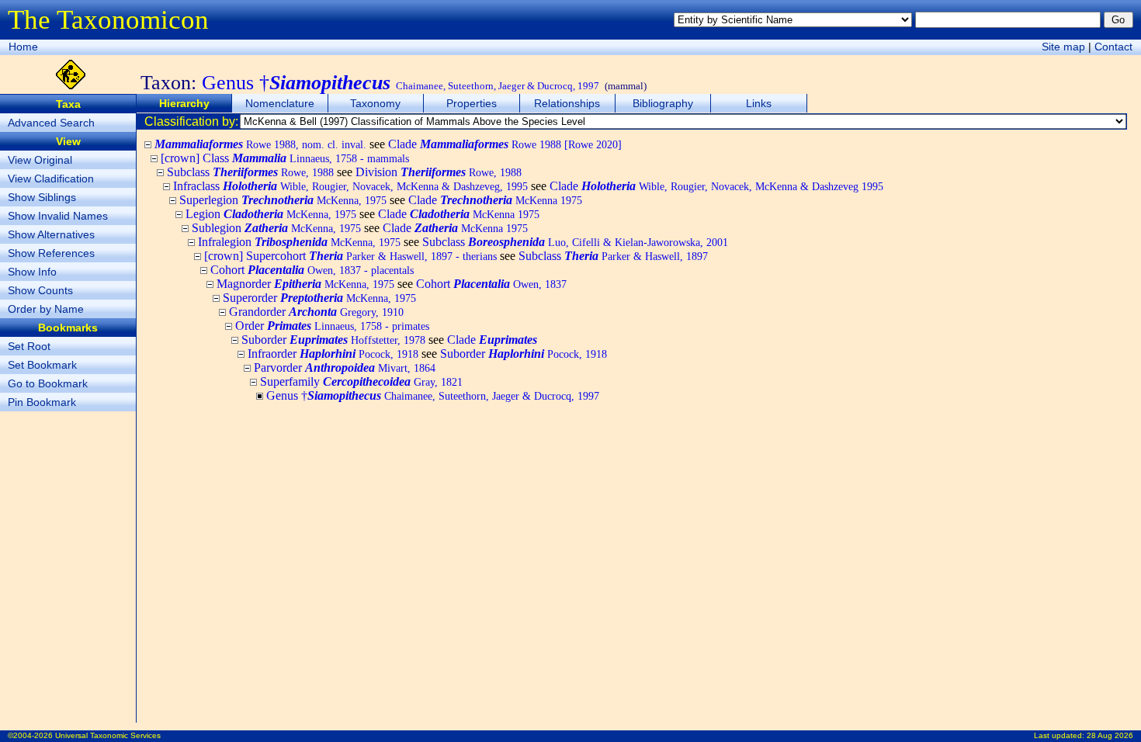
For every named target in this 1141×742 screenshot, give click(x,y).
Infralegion (299, 241)
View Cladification (51, 178)
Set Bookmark (42, 365)
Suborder (333, 339)
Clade (505, 144)
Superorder (319, 297)
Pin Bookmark (42, 402)
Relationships (567, 103)
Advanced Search (51, 122)
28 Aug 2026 (1110, 735)
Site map (1063, 46)
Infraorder (333, 353)
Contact (1113, 46)
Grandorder (316, 311)
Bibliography (663, 103)
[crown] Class (285, 158)
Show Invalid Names (58, 216)
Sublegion (276, 227)
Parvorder (344, 367)
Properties (471, 103)
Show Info (32, 271)
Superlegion (283, 199)
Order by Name (46, 309)
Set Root (29, 346)
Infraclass (350, 185)
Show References (51, 253)
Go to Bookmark (48, 383)
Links (759, 103)
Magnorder (305, 283)
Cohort (312, 269)
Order (332, 325)
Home (23, 46)
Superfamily (361, 381)
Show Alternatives (51, 234)
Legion (271, 213)
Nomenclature (279, 103)
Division (438, 172)
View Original (40, 160)
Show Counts (40, 290)
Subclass (250, 172)
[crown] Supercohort (350, 255)
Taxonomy (375, 103)
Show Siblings (42, 197)
